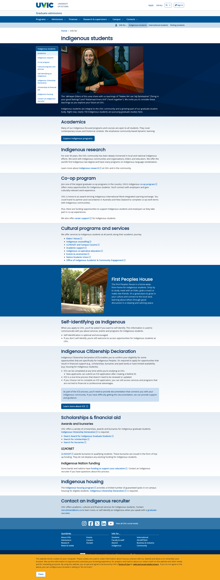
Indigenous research (46, 58)
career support (82, 218)
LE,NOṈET (66, 453)
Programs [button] (41, 19)
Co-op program (44, 62)
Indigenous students (138, 25)
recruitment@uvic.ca (71, 510)
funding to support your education (108, 468)
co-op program (147, 184)
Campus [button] (117, 19)
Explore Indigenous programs (77, 138)
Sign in (180, 5)
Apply (151, 5)
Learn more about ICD (74, 406)
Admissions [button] (57, 19)
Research (65, 543)
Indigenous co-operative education (83, 251)
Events (89, 537)
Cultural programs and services (46, 68)
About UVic (66, 537)
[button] (168, 5)
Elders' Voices (73, 238)
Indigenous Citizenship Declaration (46, 81)
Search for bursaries (74, 442)
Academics (42, 53)
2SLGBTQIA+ (142, 540)
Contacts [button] (130, 19)
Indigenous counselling (77, 241)
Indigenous (116, 545)
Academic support (75, 247)
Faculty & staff (118, 540)
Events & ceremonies (76, 254)
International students (158, 25)
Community (142, 545)
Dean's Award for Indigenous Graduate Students (87, 436)
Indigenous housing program (79, 487)
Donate (89, 543)
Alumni (115, 543)
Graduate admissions (49, 13)
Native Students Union (77, 257)
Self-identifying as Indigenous (45, 74)
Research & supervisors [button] (95, 19)
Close (40, 574)
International (142, 537)
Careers (89, 540)
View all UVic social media (127, 523)
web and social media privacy (146, 564)
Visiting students (177, 25)
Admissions (66, 540)
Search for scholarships (75, 439)
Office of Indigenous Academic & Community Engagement (94, 260)
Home (64, 30)
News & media (67, 545)
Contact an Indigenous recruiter (46, 100)
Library (159, 5)
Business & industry (145, 543)
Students (115, 537)
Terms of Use (124, 564)
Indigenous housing (45, 94)
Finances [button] (73, 19)
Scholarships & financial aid (47, 88)
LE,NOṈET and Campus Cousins (81, 244)
